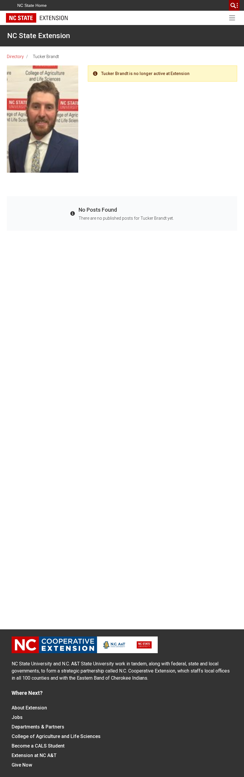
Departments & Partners (38, 727)
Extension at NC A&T (34, 755)
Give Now (22, 765)
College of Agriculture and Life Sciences (56, 736)
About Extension (29, 708)
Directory (15, 56)
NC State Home (32, 5)
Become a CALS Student (38, 746)
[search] (234, 5)
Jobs (17, 717)
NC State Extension (38, 36)
